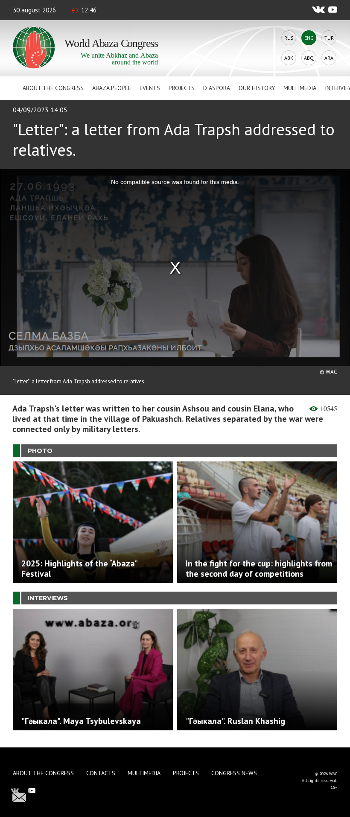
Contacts (100, 773)
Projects (182, 88)
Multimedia (299, 88)
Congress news (234, 773)
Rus (289, 38)
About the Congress (53, 88)
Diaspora (216, 88)
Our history (257, 88)
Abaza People (111, 88)
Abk (288, 58)
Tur (329, 38)
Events (150, 88)
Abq (309, 58)
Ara (328, 58)
